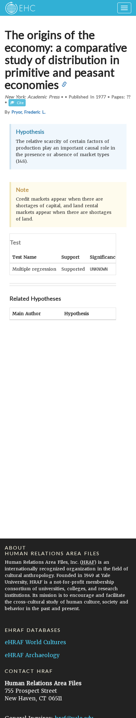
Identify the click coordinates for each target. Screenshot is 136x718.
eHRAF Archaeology (32, 655)
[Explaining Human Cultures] (18, 8)
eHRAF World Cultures (35, 642)
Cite (19, 102)
